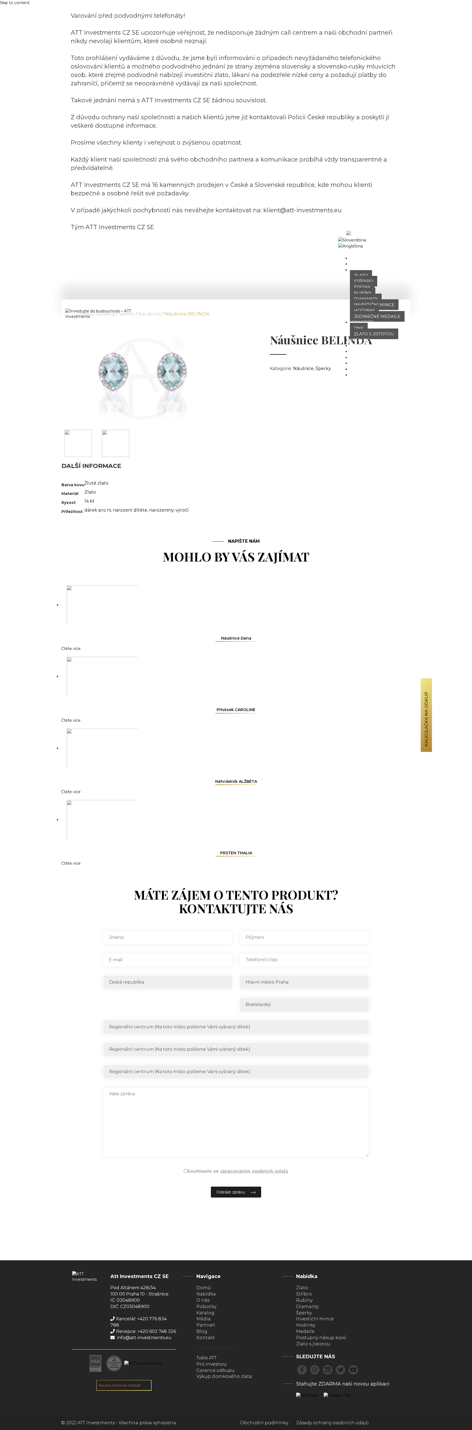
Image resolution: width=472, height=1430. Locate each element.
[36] (78, 443)
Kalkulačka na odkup (426, 718)
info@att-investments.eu (144, 1337)
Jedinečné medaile (377, 316)
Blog (356, 363)
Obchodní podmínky (264, 1422)
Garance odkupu (215, 1370)
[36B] (115, 443)
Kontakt (360, 374)
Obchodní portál (393, 239)
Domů (357, 258)
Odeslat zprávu (230, 1192)
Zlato (361, 275)
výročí (182, 510)
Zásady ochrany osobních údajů (332, 1422)
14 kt (89, 501)
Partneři (361, 369)
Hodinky (364, 310)
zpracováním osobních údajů (254, 1171)
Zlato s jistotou (374, 333)
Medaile (305, 1331)
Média (357, 357)
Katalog (360, 339)
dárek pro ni (97, 510)
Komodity (362, 322)
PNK (359, 328)
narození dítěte (130, 510)
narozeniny (161, 510)
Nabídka (360, 269)
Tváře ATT (361, 351)
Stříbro (363, 281)
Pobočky (360, 345)
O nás (357, 263)
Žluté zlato (96, 483)
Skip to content (15, 2)
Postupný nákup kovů (321, 1337)
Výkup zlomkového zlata (224, 1376)
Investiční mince (374, 304)
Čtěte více (71, 648)
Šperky (362, 287)
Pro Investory (211, 1364)
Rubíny (362, 292)
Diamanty (365, 298)
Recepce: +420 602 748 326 (146, 1331)
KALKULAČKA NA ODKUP (120, 1385)
